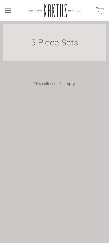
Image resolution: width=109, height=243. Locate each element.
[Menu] (8, 10)
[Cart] (100, 10)
